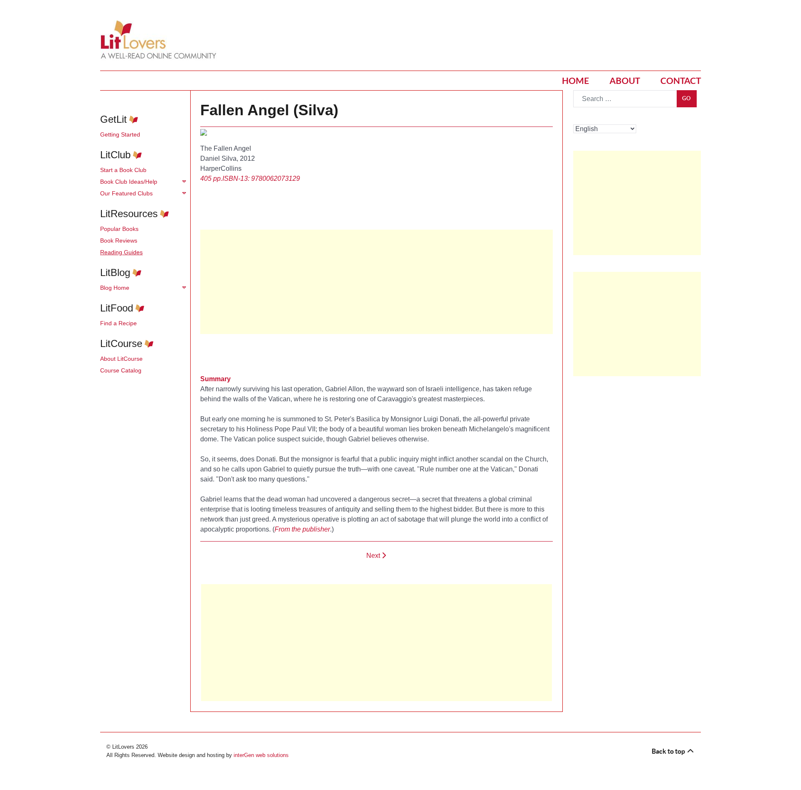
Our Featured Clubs (126, 193)
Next (374, 555)
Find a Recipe (118, 323)
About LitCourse (121, 358)
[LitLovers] (160, 39)
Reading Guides (121, 252)
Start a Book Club (123, 170)
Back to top (669, 751)
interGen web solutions (261, 755)
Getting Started (120, 134)
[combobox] (625, 98)
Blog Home (114, 287)
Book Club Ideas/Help (128, 181)
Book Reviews (118, 240)
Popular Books (119, 228)
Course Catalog (120, 370)
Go (686, 98)
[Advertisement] (376, 642)
